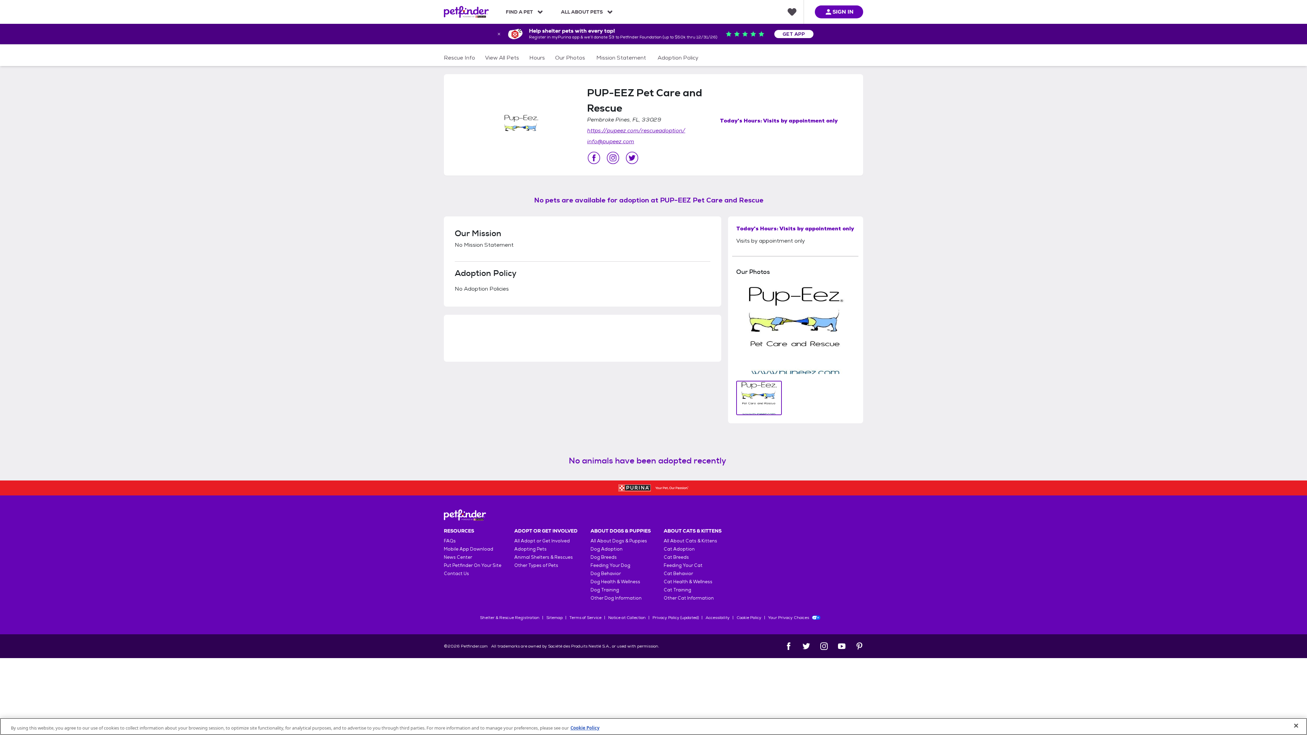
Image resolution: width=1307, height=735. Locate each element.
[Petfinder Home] (466, 12)
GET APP (793, 34)
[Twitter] (806, 646)
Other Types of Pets (536, 565)
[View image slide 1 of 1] (759, 398)
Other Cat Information (689, 598)
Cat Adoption (679, 549)
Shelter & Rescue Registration (509, 617)
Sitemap (554, 617)
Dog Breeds (604, 557)
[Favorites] (792, 12)
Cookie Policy (749, 617)
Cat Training (677, 590)
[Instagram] (824, 646)
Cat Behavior (678, 573)
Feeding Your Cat (683, 565)
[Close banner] (499, 34)
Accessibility (718, 617)
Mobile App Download (468, 549)
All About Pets (582, 12)
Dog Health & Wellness (615, 582)
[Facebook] (788, 646)
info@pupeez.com (610, 141)
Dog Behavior (606, 573)
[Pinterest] (859, 646)
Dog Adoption (607, 549)
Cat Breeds (676, 557)
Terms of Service (585, 617)
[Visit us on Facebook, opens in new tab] (594, 158)
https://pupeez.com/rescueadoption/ (636, 130)
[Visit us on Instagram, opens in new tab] (613, 158)
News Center (458, 557)
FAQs (450, 541)
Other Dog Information (616, 598)
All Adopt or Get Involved (542, 541)
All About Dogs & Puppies (619, 541)
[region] (653, 726)
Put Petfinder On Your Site (472, 565)
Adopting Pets (530, 549)
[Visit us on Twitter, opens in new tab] (632, 158)
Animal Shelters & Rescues (543, 557)
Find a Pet (519, 12)
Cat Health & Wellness (688, 582)
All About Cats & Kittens (690, 541)
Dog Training (605, 590)
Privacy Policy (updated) (675, 617)
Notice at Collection (627, 617)
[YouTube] (841, 646)
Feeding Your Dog (610, 565)
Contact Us (456, 573)
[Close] (1296, 725)
